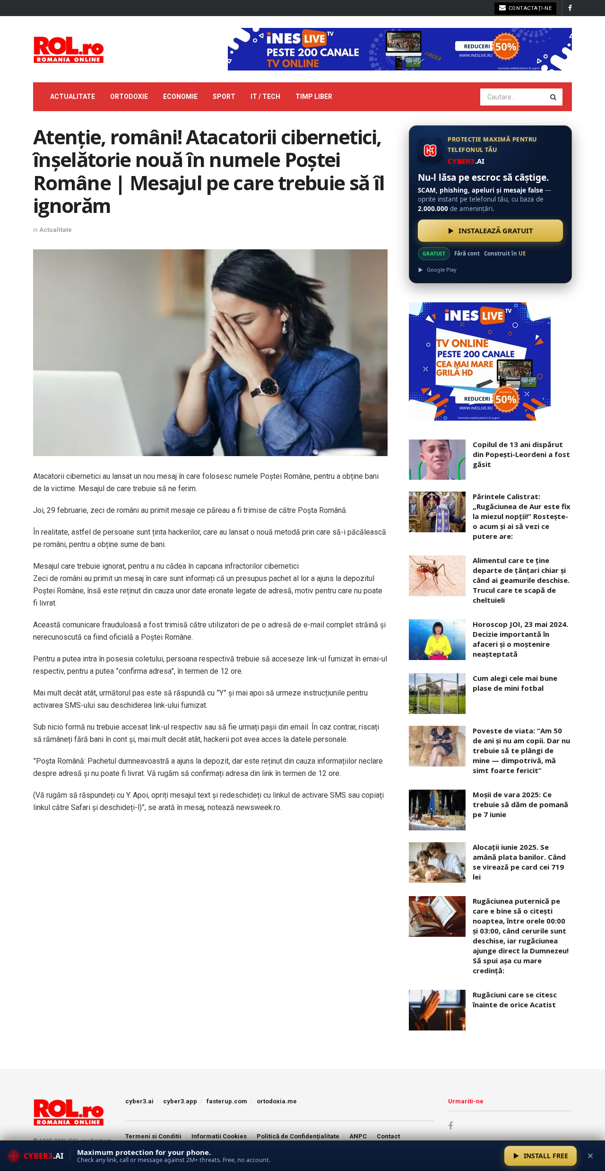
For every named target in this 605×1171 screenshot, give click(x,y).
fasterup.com (227, 1101)
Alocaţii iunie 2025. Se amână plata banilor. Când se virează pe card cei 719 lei (519, 861)
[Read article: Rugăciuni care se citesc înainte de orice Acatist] (437, 1010)
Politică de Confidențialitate (298, 1136)
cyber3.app (180, 1101)
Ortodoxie (129, 96)
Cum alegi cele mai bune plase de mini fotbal (515, 683)
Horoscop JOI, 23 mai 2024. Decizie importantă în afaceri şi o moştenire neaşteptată (520, 639)
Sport (224, 96)
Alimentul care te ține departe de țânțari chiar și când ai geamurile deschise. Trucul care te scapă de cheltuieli (521, 580)
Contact (388, 1136)
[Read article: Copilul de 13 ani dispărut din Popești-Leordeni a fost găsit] (437, 460)
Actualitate (72, 96)
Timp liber (313, 96)
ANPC (358, 1136)
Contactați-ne (529, 8)
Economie (180, 96)
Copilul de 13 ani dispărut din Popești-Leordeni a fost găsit (521, 454)
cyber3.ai (139, 1101)
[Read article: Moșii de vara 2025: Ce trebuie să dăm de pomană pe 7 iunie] (437, 810)
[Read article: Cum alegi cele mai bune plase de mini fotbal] (437, 693)
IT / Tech (265, 96)
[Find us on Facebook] (570, 8)
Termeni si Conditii (153, 1136)
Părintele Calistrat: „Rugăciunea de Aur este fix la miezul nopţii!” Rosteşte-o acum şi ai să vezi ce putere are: (521, 516)
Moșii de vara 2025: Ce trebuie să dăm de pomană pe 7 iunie (520, 804)
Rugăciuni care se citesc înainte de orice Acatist (515, 999)
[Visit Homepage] (68, 49)
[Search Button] (553, 97)
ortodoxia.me (277, 1101)
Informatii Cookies (219, 1136)
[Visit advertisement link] (400, 49)
